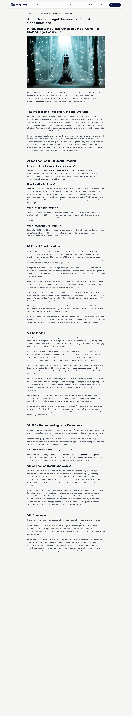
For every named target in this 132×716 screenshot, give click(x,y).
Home (29, 13)
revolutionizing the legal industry (62, 170)
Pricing (46, 5)
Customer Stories (59, 5)
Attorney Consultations (77, 5)
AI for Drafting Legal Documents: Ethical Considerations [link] (55, 13)
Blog (35, 13)
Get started (115, 5)
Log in (103, 5)
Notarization (93, 5)
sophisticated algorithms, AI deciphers (84, 455)
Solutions (37, 5)
